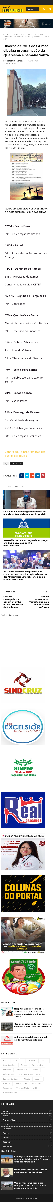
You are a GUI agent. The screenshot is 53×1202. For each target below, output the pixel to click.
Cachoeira (32, 1060)
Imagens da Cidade (11, 1079)
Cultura (24, 1065)
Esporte (35, 1069)
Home (5, 35)
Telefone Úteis (22, 1088)
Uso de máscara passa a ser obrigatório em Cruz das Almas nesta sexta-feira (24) (30, 1185)
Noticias (38, 1079)
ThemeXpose (31, 1198)
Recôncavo (36, 1083)
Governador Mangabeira (29, 1074)
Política (18, 1083)
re (26, 1083)
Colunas (44, 1060)
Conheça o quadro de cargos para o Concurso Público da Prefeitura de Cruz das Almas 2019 (32, 1159)
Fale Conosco (9, 1074)
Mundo (27, 1079)
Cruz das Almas (17, 35)
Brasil (15, 1060)
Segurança (7, 1088)
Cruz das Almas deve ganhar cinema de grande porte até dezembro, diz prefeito (25, 513)
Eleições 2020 (21, 1069)
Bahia (5, 1060)
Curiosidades (37, 1065)
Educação (7, 1069)
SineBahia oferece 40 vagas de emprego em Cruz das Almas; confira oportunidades (25, 543)
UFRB (35, 1088)
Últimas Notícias (10, 1092)
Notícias (6, 1083)
